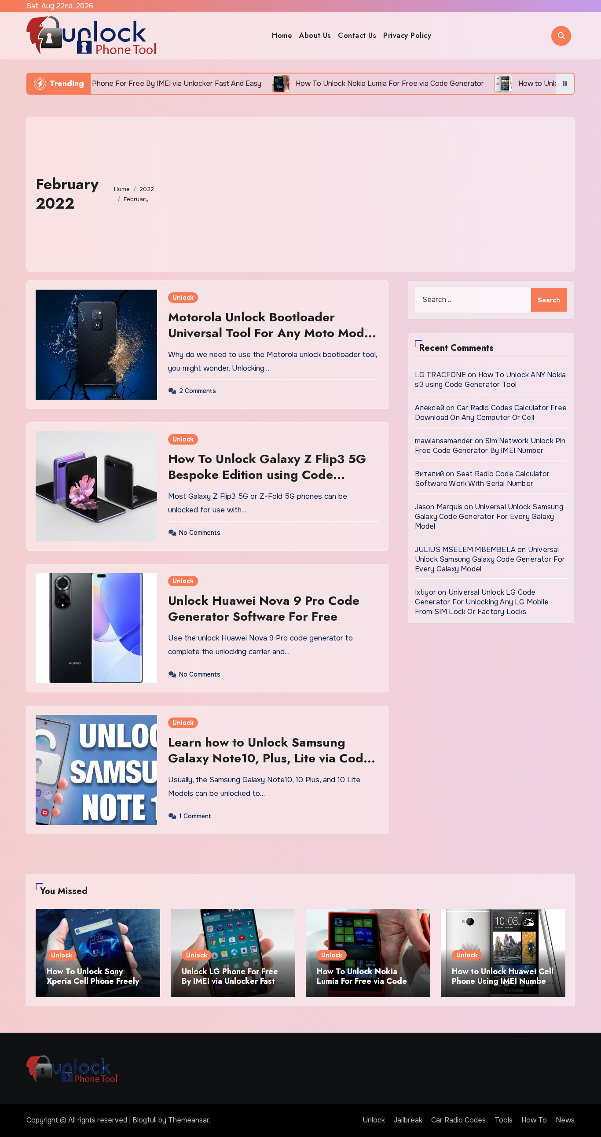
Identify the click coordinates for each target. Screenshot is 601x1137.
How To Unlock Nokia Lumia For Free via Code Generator (362, 981)
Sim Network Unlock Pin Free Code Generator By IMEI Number (490, 445)
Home (282, 35)
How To (534, 1120)
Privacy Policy (407, 35)
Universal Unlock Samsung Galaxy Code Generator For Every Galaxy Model (489, 516)
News (565, 1120)
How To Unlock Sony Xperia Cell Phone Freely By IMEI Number (93, 981)
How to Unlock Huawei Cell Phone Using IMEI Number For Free (502, 981)
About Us (315, 35)
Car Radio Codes (458, 1120)
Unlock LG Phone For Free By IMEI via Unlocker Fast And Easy (230, 981)
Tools (504, 1120)
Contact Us (357, 35)
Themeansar (188, 1120)
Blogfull (144, 1120)
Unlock (183, 298)
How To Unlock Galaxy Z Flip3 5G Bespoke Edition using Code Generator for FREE (267, 475)
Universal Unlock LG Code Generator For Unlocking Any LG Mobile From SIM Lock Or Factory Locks (482, 602)
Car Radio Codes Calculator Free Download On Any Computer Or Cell (491, 412)
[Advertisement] (366, 192)
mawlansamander (444, 440)
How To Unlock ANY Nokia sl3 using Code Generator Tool (490, 379)
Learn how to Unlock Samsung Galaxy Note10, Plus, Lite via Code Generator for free (269, 758)
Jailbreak (408, 1120)
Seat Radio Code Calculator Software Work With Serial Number (482, 478)
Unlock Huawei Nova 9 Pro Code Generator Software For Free (263, 609)
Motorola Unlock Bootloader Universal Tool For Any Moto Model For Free (271, 333)
